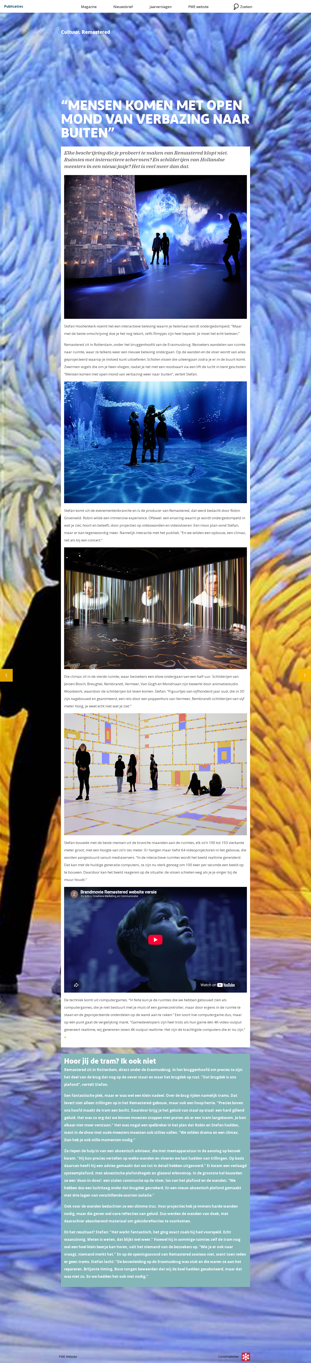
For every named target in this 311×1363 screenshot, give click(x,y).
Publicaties (13, 6)
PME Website (68, 1357)
